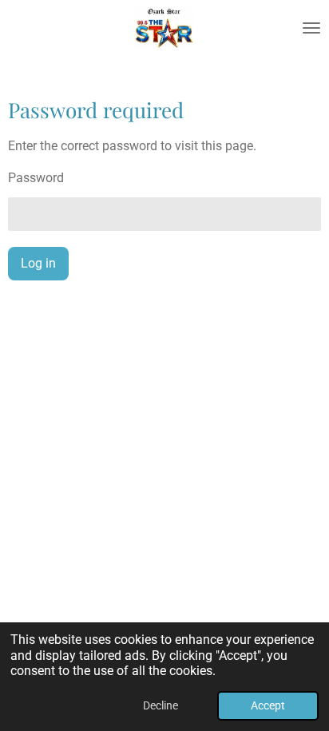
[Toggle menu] (311, 28)
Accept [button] (268, 706)
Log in (38, 263)
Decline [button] (160, 706)
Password (36, 177)
